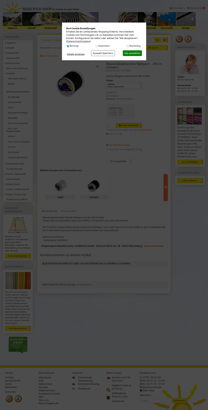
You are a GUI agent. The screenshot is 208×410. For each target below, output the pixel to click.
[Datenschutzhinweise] (78, 41)
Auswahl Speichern (103, 53)
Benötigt (74, 45)
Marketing (135, 45)
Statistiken (104, 45)
